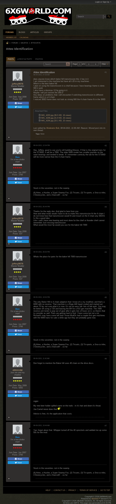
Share (19, 103)
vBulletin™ (95, 499)
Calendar (24, 37)
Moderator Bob (52, 128)
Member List (11, 37)
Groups (48, 32)
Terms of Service (88, 490)
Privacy (72, 490)
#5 (106, 297)
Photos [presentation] (39, 59)
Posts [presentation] (11, 59)
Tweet (19, 107)
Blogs (22, 32)
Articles (34, 32)
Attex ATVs (35, 43)
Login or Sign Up (102, 2)
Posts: (16, 99)
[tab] (10, 59)
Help (48, 490)
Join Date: (13, 97)
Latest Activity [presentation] (24, 59)
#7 (106, 426)
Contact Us (59, 490)
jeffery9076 (17, 84)
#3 (106, 207)
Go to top (105, 490)
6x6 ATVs (24, 43)
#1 (106, 72)
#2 (106, 146)
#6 (106, 359)
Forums (10, 32)
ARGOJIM (18, 370)
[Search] (108, 16)
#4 (106, 252)
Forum (14, 43)
